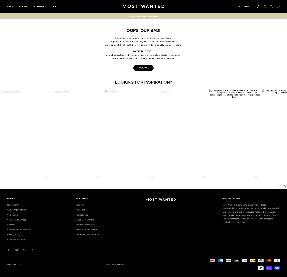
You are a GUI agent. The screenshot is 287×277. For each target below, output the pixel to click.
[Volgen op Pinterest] (24, 249)
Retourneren (13, 205)
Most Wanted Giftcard (86, 229)
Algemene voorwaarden (18, 229)
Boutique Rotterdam (85, 224)
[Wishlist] (271, 6)
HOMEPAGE (143, 68)
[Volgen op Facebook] (8, 249)
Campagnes (82, 215)
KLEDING (23, 7)
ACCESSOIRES (39, 7)
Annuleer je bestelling (17, 210)
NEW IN (10, 7)
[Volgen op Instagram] (16, 249)
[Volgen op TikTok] (31, 249)
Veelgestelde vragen (16, 220)
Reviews (80, 205)
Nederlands (244, 7)
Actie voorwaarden (16, 239)
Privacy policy (13, 234)
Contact (10, 224)
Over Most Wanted (85, 220)
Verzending (12, 215)
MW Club (80, 210)
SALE (53, 7)
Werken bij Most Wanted (87, 234)
